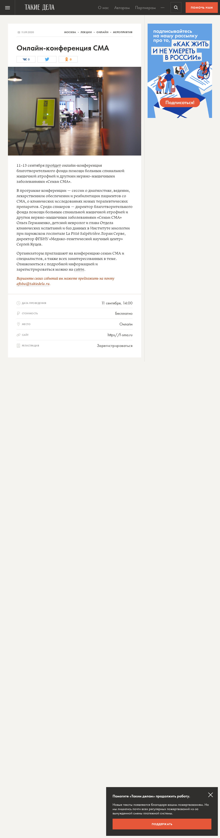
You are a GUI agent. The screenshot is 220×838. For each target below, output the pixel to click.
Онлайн (102, 32)
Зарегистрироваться (115, 345)
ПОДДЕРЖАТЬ (162, 824)
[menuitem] (7, 7)
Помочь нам (202, 7)
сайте (79, 269)
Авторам (122, 7)
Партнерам (145, 7)
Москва (70, 32)
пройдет (53, 165)
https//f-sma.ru (120, 334)
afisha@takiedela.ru (33, 284)
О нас (103, 7)
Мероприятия (123, 32)
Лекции (87, 32)
